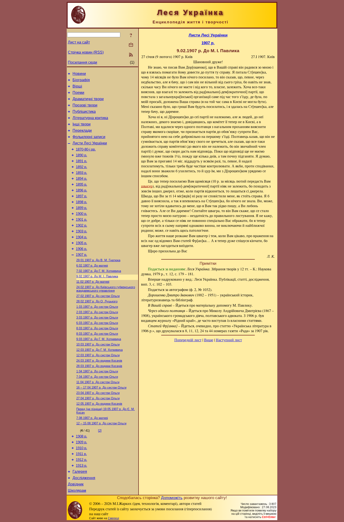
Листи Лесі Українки (90, 143)
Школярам (77, 491)
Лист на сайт (79, 42)
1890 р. (81, 155)
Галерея (80, 472)
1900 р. (81, 214)
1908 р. (81, 436)
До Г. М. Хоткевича (98, 271)
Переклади (82, 130)
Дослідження (84, 478)
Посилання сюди (82, 62)
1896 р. (81, 190)
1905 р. (81, 243)
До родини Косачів (99, 360)
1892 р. (81, 167)
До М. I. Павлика (97, 276)
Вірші (77, 86)
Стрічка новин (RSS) (86, 52)
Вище (208, 339)
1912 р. (81, 460)
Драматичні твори (88, 99)
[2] (100, 430)
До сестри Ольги (98, 296)
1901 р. (81, 219)
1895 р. (81, 184)
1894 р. (81, 178)
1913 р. (81, 465)
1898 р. (81, 202)
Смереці (113, 518)
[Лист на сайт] (131, 45)
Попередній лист (187, 339)
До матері (92, 265)
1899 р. (81, 208)
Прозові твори (85, 105)
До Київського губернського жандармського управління (105, 288)
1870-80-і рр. (86, 149)
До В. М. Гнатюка (98, 260)
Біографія (81, 80)
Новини (79, 74)
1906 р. (81, 249)
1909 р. (81, 442)
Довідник (76, 484)
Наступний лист (229, 339)
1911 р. (81, 454)
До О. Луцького (96, 301)
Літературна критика (90, 118)
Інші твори (82, 124)
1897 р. (81, 196)
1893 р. (81, 173)
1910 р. (81, 448)
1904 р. (81, 237)
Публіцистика (84, 112)
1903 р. (81, 231)
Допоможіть (172, 497)
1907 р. (81, 255)
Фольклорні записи (89, 137)
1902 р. (81, 225)
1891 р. (81, 161)
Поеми (78, 93)
